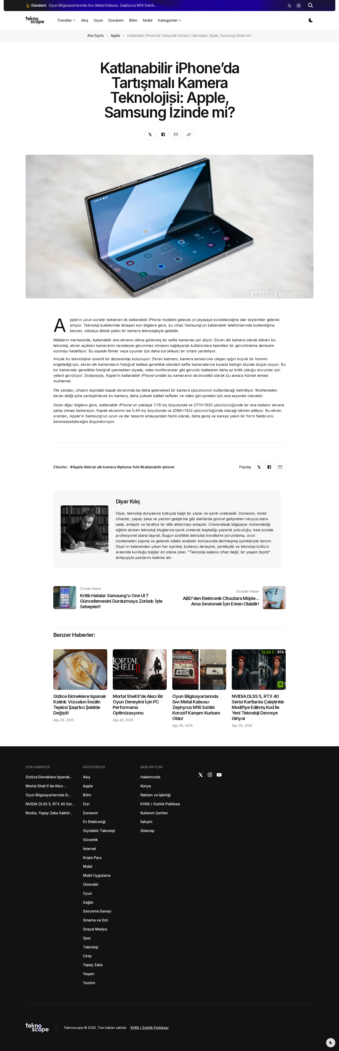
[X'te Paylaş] (150, 134)
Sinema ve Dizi (95, 920)
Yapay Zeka (93, 965)
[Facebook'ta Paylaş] (163, 134)
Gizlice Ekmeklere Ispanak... (49, 777)
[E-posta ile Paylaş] (175, 134)
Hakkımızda (150, 777)
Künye (145, 786)
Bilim (133, 20)
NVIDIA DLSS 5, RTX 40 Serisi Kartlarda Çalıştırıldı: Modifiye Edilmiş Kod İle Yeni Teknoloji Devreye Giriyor (258, 707)
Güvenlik (90, 840)
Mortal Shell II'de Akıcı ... (46, 786)
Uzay (87, 956)
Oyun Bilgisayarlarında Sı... (48, 795)
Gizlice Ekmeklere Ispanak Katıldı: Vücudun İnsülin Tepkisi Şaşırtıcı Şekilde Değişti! (79, 705)
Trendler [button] (64, 20)
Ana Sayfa (95, 35)
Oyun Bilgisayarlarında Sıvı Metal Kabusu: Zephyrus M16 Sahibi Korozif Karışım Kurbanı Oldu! (196, 707)
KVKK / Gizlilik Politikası (160, 804)
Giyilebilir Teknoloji (99, 831)
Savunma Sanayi (97, 911)
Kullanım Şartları (154, 813)
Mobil (147, 20)
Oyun (98, 20)
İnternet (89, 849)
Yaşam (88, 974)
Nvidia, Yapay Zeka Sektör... (49, 813)
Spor (87, 938)
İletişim (146, 822)
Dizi (86, 804)
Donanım (116, 20)
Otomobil (90, 884)
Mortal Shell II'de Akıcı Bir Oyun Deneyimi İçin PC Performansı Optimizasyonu (138, 705)
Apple (115, 35)
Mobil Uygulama (96, 875)
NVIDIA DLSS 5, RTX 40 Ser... (50, 804)
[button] (310, 5)
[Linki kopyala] (188, 134)
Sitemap (147, 831)
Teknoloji (90, 947)
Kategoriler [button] (168, 20)
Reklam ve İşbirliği (155, 795)
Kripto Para (92, 858)
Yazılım (89, 983)
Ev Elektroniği (94, 822)
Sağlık (88, 902)
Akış (84, 20)
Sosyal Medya (95, 929)
